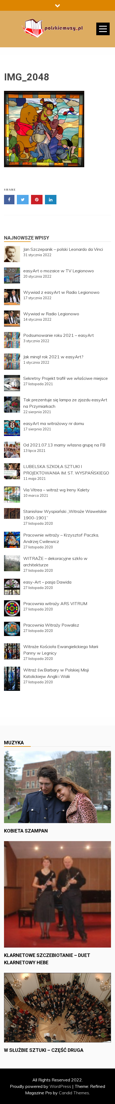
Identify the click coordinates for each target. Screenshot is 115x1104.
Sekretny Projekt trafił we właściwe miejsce (65, 378)
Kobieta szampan (26, 831)
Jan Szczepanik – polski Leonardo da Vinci (63, 249)
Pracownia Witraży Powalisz (51, 625)
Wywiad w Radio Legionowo (51, 313)
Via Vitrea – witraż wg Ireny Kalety (56, 489)
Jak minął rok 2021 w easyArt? (53, 356)
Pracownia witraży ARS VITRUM (55, 603)
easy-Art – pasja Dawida (47, 582)
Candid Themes (74, 1092)
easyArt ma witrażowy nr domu (53, 423)
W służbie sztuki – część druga (43, 1050)
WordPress (60, 1086)
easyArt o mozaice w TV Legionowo (58, 270)
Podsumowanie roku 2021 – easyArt (58, 335)
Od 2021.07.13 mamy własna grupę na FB (64, 445)
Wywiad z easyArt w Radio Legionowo (61, 292)
